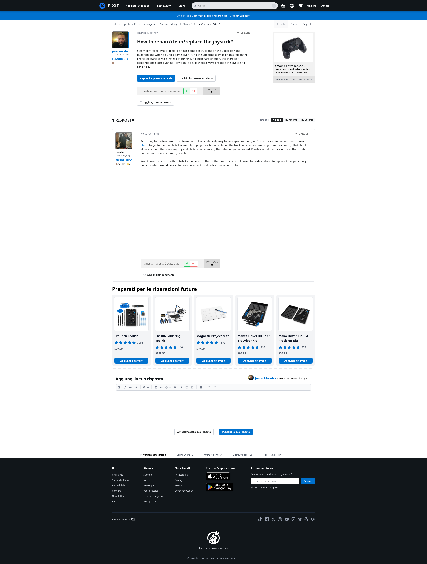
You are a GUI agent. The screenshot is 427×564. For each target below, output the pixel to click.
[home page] (109, 6)
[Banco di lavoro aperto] (283, 5)
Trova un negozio (153, 496)
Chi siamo (117, 474)
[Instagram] (280, 519)
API (114, 501)
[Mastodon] (293, 519)
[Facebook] (267, 519)
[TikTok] (260, 519)
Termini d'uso (182, 485)
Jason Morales (266, 378)
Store (182, 5)
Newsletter (118, 496)
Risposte (307, 24)
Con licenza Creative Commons (222, 558)
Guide (294, 24)
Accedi (325, 5)
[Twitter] (273, 519)
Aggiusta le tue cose (137, 5)
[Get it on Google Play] (219, 487)
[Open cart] (300, 5)
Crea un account (240, 16)
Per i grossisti (151, 490)
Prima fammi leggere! (266, 487)
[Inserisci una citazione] (161, 387)
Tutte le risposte (121, 24)
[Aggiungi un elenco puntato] (175, 387)
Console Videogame (145, 24)
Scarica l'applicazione (220, 468)
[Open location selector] (292, 5)
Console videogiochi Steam (175, 24)
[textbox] (213, 408)
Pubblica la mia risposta (236, 431)
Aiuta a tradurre (121, 519)
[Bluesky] (300, 519)
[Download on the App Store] (218, 476)
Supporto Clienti (121, 480)
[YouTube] (287, 519)
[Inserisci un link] (136, 387)
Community (164, 5)
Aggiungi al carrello (131, 360)
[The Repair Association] (313, 519)
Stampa (147, 474)
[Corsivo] (125, 387)
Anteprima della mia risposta (194, 431)
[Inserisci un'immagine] (200, 387)
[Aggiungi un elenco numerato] (181, 387)
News (146, 480)
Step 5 (144, 145)
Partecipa (148, 485)
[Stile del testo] (146, 387)
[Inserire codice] (130, 387)
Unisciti (311, 5)
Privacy (179, 480)
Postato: (147, 33)
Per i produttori (152, 501)
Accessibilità (182, 474)
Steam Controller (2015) (207, 24)
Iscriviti (308, 481)
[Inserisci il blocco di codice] (155, 387)
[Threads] (306, 519)
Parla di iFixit (119, 485)
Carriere (116, 490)
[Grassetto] (119, 387)
